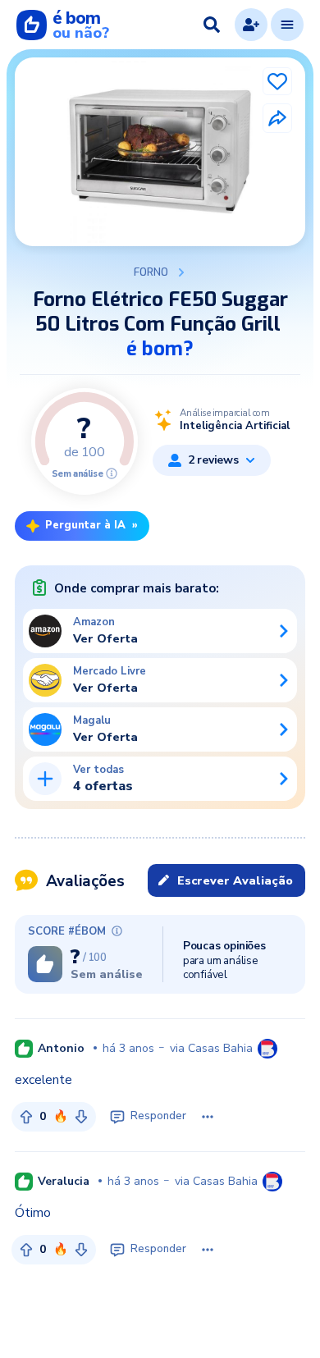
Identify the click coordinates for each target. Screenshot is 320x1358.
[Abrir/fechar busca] (211, 24)
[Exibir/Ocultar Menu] (287, 24)
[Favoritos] (277, 81)
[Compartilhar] (277, 118)
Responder (158, 1116)
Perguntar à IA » (91, 525)
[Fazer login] (251, 24)
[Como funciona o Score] (111, 473)
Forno (151, 272)
